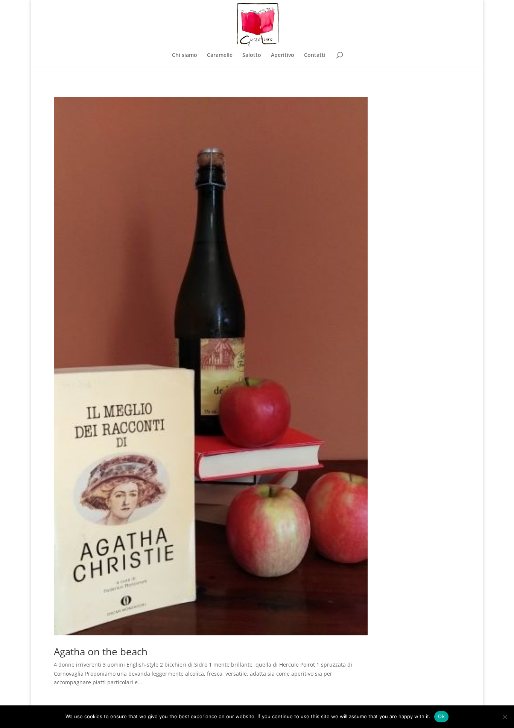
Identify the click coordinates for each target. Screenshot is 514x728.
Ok (441, 716)
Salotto (251, 55)
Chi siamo (184, 55)
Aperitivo (282, 55)
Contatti (314, 55)
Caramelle (220, 55)
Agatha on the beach (101, 651)
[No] (504, 716)
